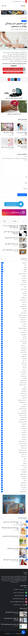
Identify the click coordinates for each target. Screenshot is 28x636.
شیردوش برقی (23, 371)
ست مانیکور (24, 454)
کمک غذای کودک (23, 419)
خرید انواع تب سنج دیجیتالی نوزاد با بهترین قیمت (11, 618)
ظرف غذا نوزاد (23, 350)
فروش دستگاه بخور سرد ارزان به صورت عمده (10, 522)
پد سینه (24, 461)
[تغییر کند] (23, 6)
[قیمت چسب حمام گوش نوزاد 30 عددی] (23, 251)
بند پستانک (24, 435)
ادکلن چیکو (24, 424)
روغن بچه (24, 326)
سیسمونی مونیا (12, 633)
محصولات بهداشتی (22, 273)
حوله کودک (24, 478)
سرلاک (25, 330)
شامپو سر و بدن (23, 321)
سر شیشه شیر (23, 395)
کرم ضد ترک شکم (23, 385)
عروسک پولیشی (23, 474)
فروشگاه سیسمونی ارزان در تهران (21, 133)
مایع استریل (24, 334)
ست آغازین (24, 374)
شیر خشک (24, 304)
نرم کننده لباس (23, 332)
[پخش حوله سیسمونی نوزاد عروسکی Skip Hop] (23, 531)
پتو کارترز (24, 354)
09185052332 (16, 589)
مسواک (24, 459)
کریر (25, 291)
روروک (25, 287)
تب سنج (24, 361)
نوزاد (25, 265)
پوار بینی (24, 337)
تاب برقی (24, 339)
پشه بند (24, 295)
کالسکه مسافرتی (23, 491)
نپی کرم (24, 467)
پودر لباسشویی (23, 446)
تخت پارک (24, 302)
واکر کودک (24, 293)
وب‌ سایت (25, 188)
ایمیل (26, 183)
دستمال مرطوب (23, 300)
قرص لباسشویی (23, 380)
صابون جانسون (23, 485)
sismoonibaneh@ (17, 595)
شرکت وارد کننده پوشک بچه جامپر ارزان (10, 536)
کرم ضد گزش (23, 465)
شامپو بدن (24, 378)
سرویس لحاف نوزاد (22, 408)
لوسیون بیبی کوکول (22, 328)
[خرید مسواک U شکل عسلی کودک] (23, 239)
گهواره (25, 269)
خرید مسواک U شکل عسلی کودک (11, 237)
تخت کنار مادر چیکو (22, 441)
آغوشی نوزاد (23, 411)
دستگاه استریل (23, 352)
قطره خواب (24, 358)
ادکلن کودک (24, 389)
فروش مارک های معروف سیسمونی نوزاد (22, 146)
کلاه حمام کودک (23, 393)
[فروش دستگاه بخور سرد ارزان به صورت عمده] (23, 523)
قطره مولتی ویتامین (22, 452)
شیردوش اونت (23, 469)
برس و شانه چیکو (23, 402)
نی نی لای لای (23, 319)
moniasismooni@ (16, 598)
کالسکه (25, 271)
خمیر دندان (24, 365)
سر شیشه (24, 369)
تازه (24, 221)
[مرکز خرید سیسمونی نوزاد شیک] (7, 127)
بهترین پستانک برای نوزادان (12, 548)
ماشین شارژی (23, 476)
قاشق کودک (24, 472)
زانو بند (24, 404)
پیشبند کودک (23, 487)
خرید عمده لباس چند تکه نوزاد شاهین (10, 559)
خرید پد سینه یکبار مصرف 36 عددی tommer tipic (11, 232)
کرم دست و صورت (22, 415)
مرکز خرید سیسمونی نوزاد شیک (8, 133)
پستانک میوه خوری (22, 422)
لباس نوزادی (23, 356)
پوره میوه (24, 367)
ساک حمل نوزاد (23, 284)
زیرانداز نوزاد (23, 432)
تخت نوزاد (24, 489)
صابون (25, 387)
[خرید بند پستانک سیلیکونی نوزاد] (23, 245)
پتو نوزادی (24, 437)
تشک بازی (24, 282)
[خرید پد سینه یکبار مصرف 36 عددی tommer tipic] (23, 233)
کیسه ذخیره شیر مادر (22, 450)
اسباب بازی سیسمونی (22, 400)
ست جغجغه (24, 345)
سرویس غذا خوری (22, 443)
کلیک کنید (15, 592)
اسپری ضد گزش (23, 382)
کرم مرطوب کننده (23, 317)
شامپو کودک (24, 280)
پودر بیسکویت (23, 376)
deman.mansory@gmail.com (16, 601)
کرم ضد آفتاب (23, 448)
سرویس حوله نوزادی (22, 315)
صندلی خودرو (23, 289)
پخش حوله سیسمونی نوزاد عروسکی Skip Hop (10, 528)
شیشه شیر (24, 276)
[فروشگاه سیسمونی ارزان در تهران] (21, 127)
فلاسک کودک (23, 483)
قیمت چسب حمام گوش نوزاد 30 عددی (10, 250)
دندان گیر (24, 343)
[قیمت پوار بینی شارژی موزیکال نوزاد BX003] (23, 626)
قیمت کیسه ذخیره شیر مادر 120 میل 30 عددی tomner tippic (10, 226)
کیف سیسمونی (23, 306)
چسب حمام (24, 456)
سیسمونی (21, 18)
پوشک (25, 267)
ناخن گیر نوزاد (23, 406)
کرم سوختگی (23, 297)
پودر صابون (24, 363)
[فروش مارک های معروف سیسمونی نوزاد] (21, 141)
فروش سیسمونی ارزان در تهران (7, 147)
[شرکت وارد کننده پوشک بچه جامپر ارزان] (23, 541)
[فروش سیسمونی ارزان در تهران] (7, 142)
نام (26, 177)
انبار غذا (24, 430)
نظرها (4, 221)
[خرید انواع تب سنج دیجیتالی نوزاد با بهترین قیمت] (23, 620)
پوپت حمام (24, 439)
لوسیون (24, 310)
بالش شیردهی (23, 347)
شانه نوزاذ (24, 398)
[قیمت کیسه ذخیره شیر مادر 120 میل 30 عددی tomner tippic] (23, 227)
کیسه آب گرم (23, 428)
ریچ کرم (24, 463)
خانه (25, 18)
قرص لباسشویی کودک (22, 413)
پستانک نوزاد (23, 313)
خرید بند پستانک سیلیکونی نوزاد (19, 1)
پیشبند (25, 480)
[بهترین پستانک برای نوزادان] (23, 553)
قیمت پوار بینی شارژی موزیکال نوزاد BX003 (9, 624)
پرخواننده (14, 221)
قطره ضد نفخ (23, 417)
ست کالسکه (24, 426)
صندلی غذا (24, 278)
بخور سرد (24, 324)
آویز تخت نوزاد (23, 341)
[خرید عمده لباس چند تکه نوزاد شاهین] (23, 562)
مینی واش (24, 308)
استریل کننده (23, 391)
